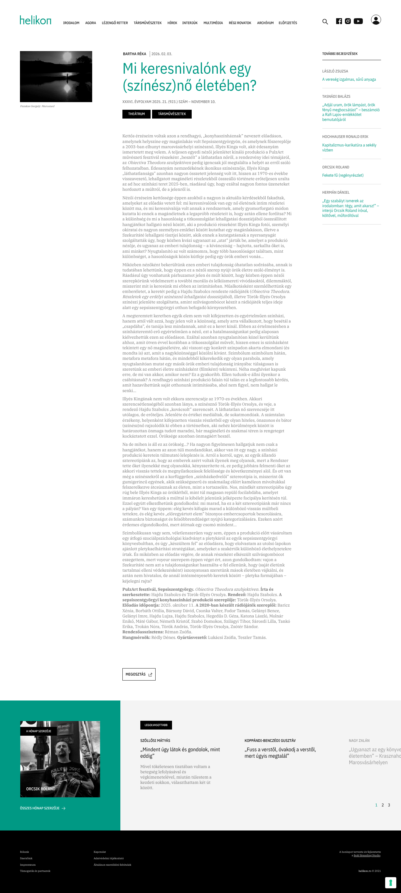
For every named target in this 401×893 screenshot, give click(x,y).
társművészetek (148, 23)
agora (90, 23)
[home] (35, 19)
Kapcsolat (100, 852)
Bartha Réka (134, 53)
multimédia (213, 23)
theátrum (136, 114)
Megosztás (136, 674)
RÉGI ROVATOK (240, 23)
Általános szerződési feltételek (112, 865)
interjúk (190, 23)
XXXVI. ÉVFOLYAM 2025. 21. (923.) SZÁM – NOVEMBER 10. (169, 101)
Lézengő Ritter (115, 23)
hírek (172, 23)
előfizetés (288, 23)
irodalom (71, 23)
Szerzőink (26, 858)
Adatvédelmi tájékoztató (109, 858)
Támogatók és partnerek (35, 871)
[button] (71, 23)
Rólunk (24, 852)
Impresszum (28, 865)
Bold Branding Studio (367, 855)
